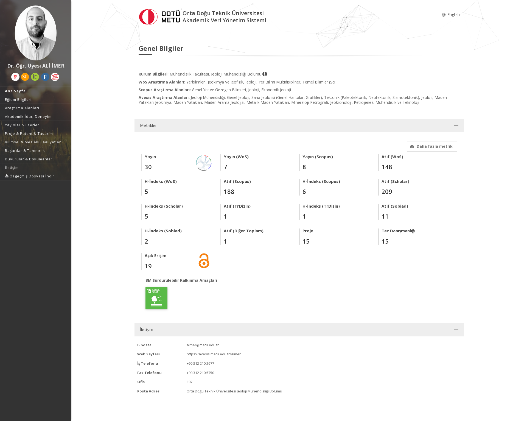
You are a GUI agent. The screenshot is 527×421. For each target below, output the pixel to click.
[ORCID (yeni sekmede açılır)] (35, 77)
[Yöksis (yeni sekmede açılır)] (55, 77)
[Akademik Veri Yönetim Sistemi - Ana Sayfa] (161, 16)
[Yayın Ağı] (204, 162)
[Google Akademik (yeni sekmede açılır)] (15, 77)
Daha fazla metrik (435, 146)
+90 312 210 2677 (200, 363)
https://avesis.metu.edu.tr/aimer (214, 354)
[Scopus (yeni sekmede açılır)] (25, 77)
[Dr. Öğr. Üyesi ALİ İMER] (35, 32)
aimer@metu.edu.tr (203, 344)
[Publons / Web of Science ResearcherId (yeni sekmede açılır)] (45, 77)
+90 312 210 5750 (200, 372)
